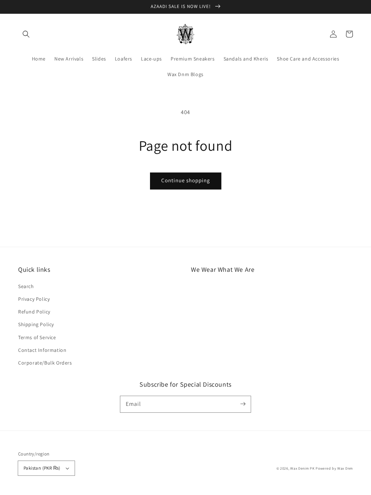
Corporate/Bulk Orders (45, 362)
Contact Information (42, 350)
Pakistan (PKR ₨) (42, 468)
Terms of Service (37, 337)
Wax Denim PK (302, 468)
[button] (26, 34)
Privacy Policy (34, 299)
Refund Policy (34, 311)
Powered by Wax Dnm (334, 468)
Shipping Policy (36, 324)
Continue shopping (185, 180)
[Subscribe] (243, 404)
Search (26, 286)
